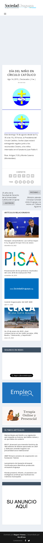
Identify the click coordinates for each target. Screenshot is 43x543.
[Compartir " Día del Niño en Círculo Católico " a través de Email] (28, 176)
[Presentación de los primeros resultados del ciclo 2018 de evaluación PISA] (21, 258)
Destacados (25, 79)
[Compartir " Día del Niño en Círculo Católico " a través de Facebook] (10, 176)
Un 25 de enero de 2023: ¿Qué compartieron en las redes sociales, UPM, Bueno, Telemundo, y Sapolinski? (21, 333)
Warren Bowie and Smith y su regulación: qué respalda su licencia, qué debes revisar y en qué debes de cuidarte (21, 437)
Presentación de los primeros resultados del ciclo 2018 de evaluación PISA (21, 272)
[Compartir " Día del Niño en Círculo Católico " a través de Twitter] (15, 176)
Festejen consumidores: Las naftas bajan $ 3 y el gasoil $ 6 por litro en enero (21, 242)
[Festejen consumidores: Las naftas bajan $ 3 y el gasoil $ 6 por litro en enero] (21, 227)
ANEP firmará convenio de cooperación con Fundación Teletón (20, 457)
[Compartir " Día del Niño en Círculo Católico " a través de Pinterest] (24, 176)
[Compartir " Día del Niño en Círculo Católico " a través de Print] (32, 176)
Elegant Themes (20, 535)
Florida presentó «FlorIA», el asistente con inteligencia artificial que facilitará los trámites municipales (20, 475)
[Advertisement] (21, 38)
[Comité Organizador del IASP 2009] (21, 288)
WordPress (22, 537)
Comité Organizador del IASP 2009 (18, 302)
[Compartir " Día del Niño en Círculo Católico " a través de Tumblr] (19, 176)
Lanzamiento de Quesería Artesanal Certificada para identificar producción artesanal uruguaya (19, 465)
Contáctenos (17, 540)
